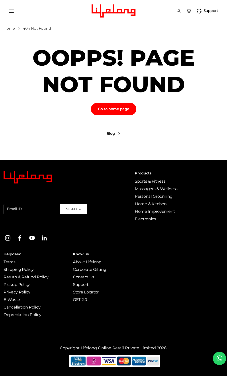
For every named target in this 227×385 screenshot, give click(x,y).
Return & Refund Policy (26, 277)
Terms (10, 262)
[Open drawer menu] (11, 11)
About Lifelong (87, 262)
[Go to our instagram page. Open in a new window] (8, 238)
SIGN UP (73, 209)
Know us (81, 254)
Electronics (145, 219)
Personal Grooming (153, 196)
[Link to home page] (28, 177)
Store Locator (86, 292)
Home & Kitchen (151, 203)
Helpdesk (12, 254)
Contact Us (83, 277)
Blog (110, 133)
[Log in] (178, 11)
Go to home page (113, 109)
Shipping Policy (19, 269)
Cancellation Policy (22, 307)
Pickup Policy (17, 284)
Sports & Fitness (150, 181)
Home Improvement (155, 211)
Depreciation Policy (22, 314)
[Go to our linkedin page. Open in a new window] (44, 238)
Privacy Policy (17, 292)
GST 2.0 (80, 299)
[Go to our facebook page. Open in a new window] (20, 238)
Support (80, 284)
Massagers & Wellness (156, 188)
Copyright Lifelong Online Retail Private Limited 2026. (113, 348)
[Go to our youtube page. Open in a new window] (32, 238)
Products (143, 173)
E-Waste (12, 299)
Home (9, 28)
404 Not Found (37, 28)
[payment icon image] (115, 361)
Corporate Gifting (89, 269)
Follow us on (16, 226)
